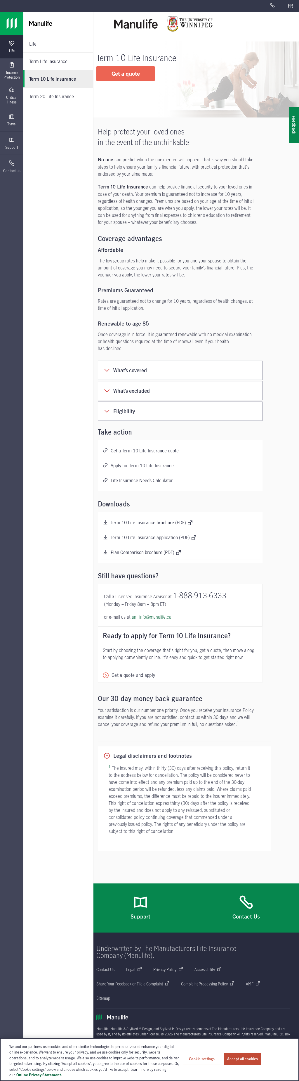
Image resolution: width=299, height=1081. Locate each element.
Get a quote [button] (126, 73)
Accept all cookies (242, 1058)
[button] (129, 675)
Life (12, 50)
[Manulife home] (136, 24)
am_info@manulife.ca (151, 617)
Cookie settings (202, 1058)
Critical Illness (12, 100)
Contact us (11, 170)
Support (11, 147)
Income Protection (12, 75)
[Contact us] (276, 6)
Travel (11, 124)
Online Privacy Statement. (39, 1074)
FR (290, 6)
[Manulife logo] (11, 23)
